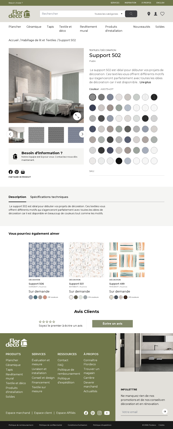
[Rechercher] (131, 13)
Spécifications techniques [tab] (49, 197)
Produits (13, 354)
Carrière (89, 377)
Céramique (34, 26)
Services (115, 3)
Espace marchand (18, 412)
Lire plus (145, 82)
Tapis (50, 26)
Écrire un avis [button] (112, 323)
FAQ (60, 365)
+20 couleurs (133, 297)
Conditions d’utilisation (77, 425)
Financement (41, 382)
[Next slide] (82, 134)
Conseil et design (43, 377)
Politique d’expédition (102, 425)
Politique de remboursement (21, 425)
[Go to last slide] (10, 134)
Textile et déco (16, 383)
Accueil (14, 40)
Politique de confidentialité (50, 425)
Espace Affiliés (65, 412)
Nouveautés (141, 26)
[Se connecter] (156, 14)
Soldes (159, 26)
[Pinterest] (93, 413)
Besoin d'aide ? (16, 3)
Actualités (90, 391)
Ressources (67, 354)
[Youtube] (107, 413)
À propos (146, 3)
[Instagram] (99, 413)
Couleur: (101, 89)
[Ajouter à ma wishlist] (125, 50)
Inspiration (130, 3)
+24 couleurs (93, 297)
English (160, 3)
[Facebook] (86, 413)
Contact (63, 360)
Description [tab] (17, 197)
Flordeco (152, 425)
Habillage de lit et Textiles (38, 40)
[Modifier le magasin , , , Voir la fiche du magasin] (149, 14)
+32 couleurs (53, 297)
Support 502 (67, 40)
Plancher (15, 26)
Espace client (43, 412)
